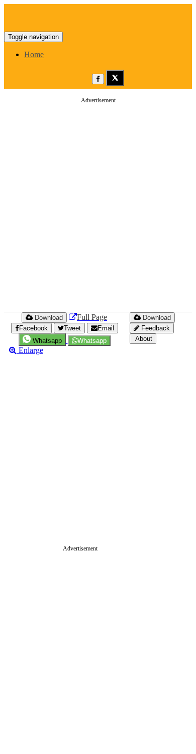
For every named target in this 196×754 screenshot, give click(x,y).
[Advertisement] (98, 207)
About (143, 338)
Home (34, 54)
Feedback (154, 328)
